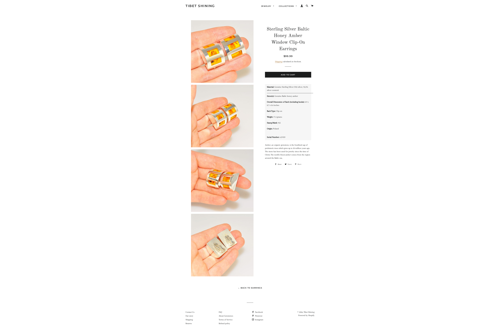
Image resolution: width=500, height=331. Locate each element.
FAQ (220, 312)
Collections (287, 6)
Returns (189, 323)
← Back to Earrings (250, 288)
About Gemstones (226, 316)
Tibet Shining (200, 6)
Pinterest (258, 316)
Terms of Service (226, 319)
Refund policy (224, 323)
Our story (189, 316)
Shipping (278, 61)
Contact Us (190, 312)
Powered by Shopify (306, 315)
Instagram (259, 319)
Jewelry (266, 6)
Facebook (259, 312)
